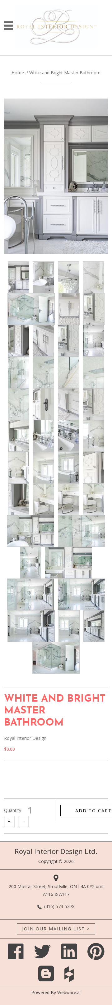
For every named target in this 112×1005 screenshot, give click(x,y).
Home (18, 73)
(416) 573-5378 (59, 906)
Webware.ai (69, 992)
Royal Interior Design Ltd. (56, 851)
